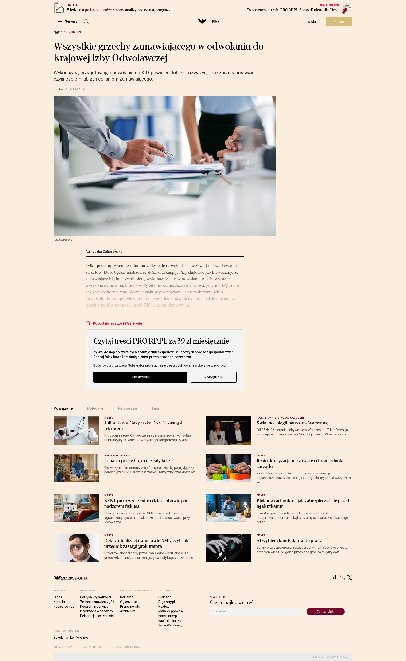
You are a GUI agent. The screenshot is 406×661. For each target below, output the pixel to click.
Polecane (95, 408)
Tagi (155, 408)
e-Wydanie (312, 21)
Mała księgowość (171, 611)
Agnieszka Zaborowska (104, 251)
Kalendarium (92, 647)
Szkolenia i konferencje (71, 637)
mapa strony (63, 647)
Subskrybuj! (140, 377)
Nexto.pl (164, 606)
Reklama (126, 597)
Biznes (76, 32)
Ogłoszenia (128, 602)
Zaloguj (339, 21)
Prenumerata (130, 606)
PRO (215, 21)
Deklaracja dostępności (97, 616)
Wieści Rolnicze (169, 620)
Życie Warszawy (170, 625)
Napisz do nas (64, 606)
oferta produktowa (126, 647)
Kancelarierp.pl (169, 616)
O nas (58, 597)
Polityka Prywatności (95, 597)
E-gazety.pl (166, 602)
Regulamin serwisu (94, 606)
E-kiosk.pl (165, 597)
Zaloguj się (214, 377)
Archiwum (127, 611)
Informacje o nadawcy (96, 611)
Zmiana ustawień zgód (97, 602)
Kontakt (59, 602)
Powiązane (63, 408)
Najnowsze (127, 408)
